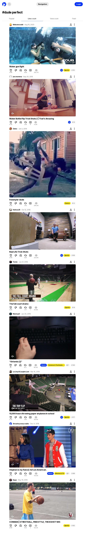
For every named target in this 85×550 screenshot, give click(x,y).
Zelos (15, 129)
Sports (66, 70)
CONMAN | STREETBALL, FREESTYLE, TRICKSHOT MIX (34, 522)
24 (73, 365)
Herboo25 (16, 210)
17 (73, 417)
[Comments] (20, 70)
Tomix (15, 262)
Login (78, 4)
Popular (11, 19)
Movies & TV (59, 473)
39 (73, 473)
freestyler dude (16, 200)
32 (73, 525)
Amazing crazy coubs (21, 423)
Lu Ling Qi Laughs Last (21, 371)
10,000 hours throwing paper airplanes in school (31, 413)
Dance (67, 203)
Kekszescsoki (18, 24)
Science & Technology (56, 365)
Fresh (74, 19)
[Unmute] (12, 61)
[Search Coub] (9, 4)
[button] (11, 70)
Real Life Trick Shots (18, 252)
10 (73, 70)
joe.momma (17, 76)
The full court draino (18, 304)
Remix (43, 365)
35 (73, 255)
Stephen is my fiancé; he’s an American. (27, 470)
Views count (54, 19)
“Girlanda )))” (15, 361)
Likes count (32, 19)
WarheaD (16, 314)
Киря (15, 480)
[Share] (71, 24)
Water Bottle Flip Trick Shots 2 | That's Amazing (31, 118)
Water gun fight (16, 66)
